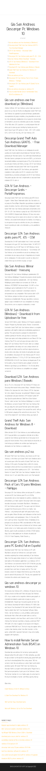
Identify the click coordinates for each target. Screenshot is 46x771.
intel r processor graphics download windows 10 (16, 729)
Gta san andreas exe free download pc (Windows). (23, 42)
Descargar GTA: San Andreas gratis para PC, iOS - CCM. (25, 56)
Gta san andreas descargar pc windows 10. (21, 89)
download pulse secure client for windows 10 (15, 736)
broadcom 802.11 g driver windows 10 (12, 758)
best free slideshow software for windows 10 (15, 751)
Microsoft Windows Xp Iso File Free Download (18, 708)
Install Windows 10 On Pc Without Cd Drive (17, 689)
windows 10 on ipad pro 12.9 (10, 744)
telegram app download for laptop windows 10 (15, 725)
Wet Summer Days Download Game (15, 702)
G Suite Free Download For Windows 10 (16, 695)
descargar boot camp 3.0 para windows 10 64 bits (16, 747)
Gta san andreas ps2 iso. (16, 75)
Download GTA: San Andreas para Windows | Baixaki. (24, 67)
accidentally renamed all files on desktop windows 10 (17, 740)
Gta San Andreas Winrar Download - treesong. (22, 59)
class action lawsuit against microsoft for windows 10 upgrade (20, 755)
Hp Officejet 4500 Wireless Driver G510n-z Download (17, 733)
